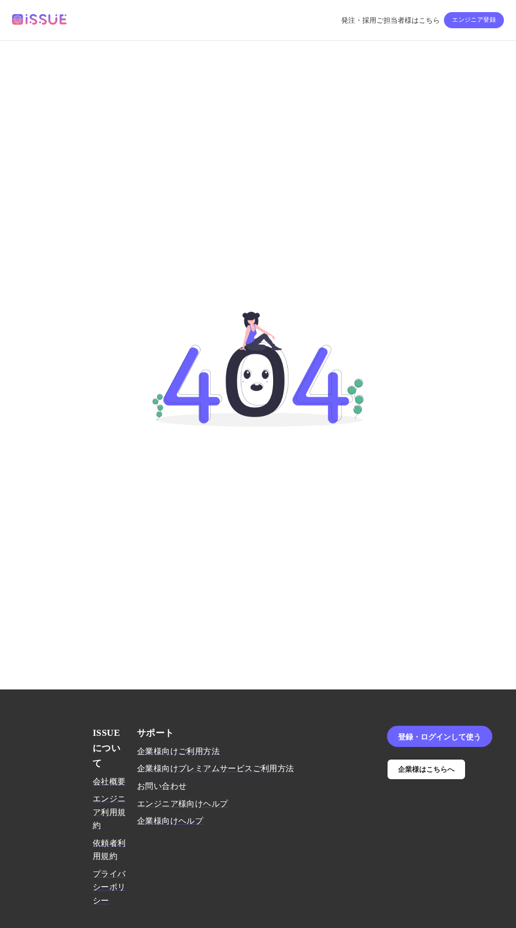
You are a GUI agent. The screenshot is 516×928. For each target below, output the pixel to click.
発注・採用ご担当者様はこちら (390, 20)
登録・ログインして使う (439, 736)
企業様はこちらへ (426, 769)
